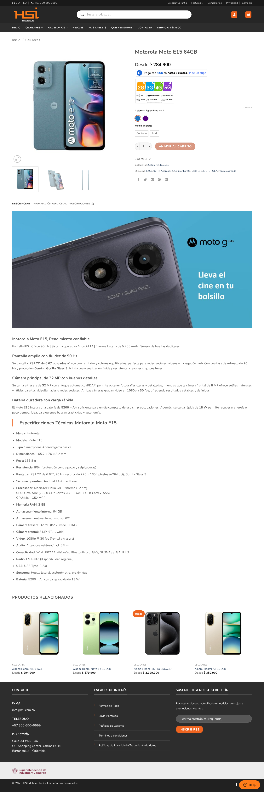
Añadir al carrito (175, 146)
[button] (234, 14)
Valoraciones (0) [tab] (81, 203)
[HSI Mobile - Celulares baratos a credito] (31, 14)
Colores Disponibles (146, 110)
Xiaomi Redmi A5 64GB (27, 669)
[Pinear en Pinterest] (159, 180)
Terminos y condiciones (113, 735)
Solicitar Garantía (177, 3)
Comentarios (215, 3)
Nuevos (164, 165)
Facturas (196, 3)
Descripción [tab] (21, 203)
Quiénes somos (122, 27)
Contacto (247, 3)
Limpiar (248, 107)
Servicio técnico (169, 27)
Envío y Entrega (108, 716)
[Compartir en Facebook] (138, 180)
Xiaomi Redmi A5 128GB (210, 669)
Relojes (77, 27)
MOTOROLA (210, 171)
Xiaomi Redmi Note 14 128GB (92, 669)
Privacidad (232, 3)
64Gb (149, 171)
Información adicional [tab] (50, 203)
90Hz (156, 171)
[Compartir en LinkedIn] (166, 180)
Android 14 (167, 171)
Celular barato (182, 171)
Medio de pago (143, 126)
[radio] (138, 118)
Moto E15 (197, 171)
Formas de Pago (109, 706)
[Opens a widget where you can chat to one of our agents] (249, 785)
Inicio (16, 27)
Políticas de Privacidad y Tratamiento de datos (127, 745)
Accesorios (56, 27)
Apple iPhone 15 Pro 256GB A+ (154, 669)
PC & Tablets (97, 27)
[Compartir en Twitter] (145, 180)
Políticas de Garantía (111, 726)
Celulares (33, 27)
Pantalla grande (227, 171)
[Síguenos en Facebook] (236, 784)
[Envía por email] (152, 180)
